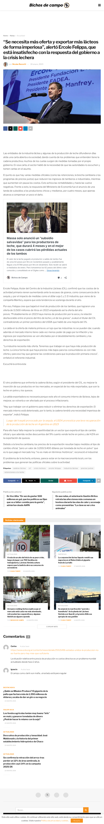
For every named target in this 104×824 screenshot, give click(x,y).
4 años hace (24, 646)
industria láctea (71, 468)
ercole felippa (55, 468)
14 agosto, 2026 (32, 620)
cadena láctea (19, 468)
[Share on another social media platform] (30, 128)
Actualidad (21, 36)
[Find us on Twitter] (47, 795)
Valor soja (8, 710)
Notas (12, 36)
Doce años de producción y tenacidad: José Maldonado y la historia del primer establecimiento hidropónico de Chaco (25, 738)
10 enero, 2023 (36, 64)
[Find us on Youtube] (56, 795)
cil (30, 468)
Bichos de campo (17, 620)
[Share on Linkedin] (25, 128)
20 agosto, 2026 (29, 571)
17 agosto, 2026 (79, 566)
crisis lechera (40, 468)
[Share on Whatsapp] (15, 128)
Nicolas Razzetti (19, 64)
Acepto (76, 821)
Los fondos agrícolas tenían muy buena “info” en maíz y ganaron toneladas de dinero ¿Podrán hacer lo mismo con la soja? (26, 716)
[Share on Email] (20, 128)
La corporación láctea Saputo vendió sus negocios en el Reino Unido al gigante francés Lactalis (75, 560)
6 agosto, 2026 (79, 620)
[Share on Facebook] (5, 128)
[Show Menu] (99, 5)
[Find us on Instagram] (65, 795)
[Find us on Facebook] (38, 795)
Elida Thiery (15, 571)
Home (5, 36)
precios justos (87, 468)
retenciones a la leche (14, 472)
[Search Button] (86, 810)
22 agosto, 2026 (10, 701)
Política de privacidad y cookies (55, 820)
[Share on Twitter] (10, 128)
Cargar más (52, 627)
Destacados (9, 687)
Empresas (62, 554)
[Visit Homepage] (49, 5)
